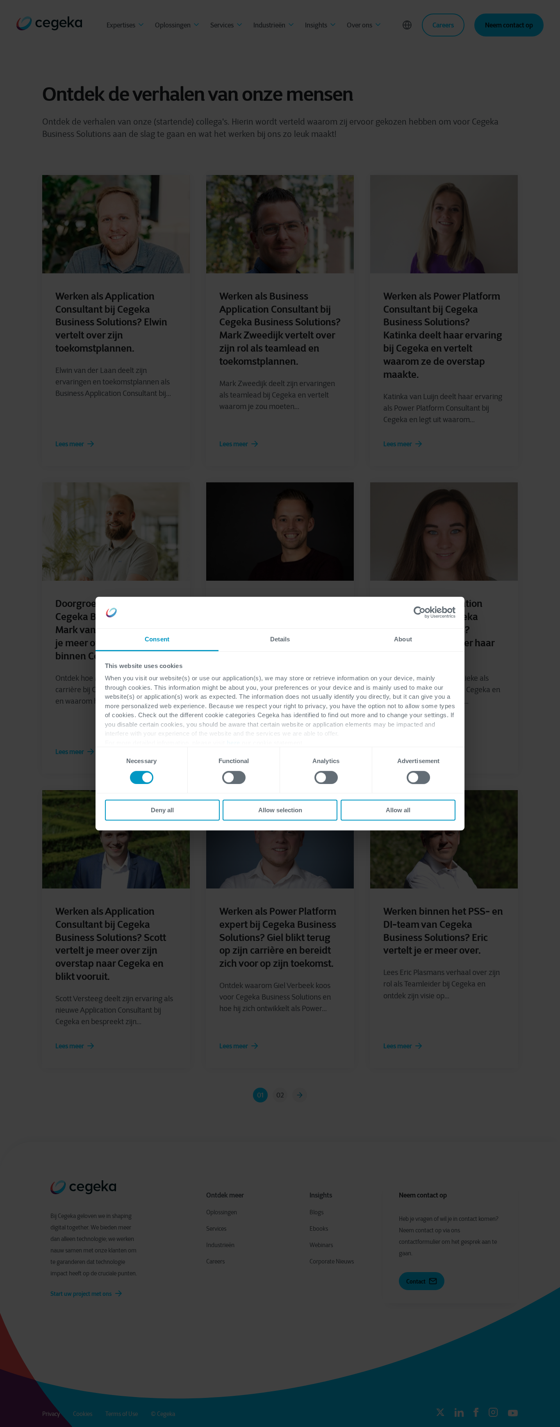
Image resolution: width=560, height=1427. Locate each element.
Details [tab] (280, 639)
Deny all (162, 810)
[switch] (234, 777)
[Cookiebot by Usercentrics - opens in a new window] (419, 613)
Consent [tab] (157, 639)
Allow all (398, 810)
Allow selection (280, 810)
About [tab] (403, 639)
